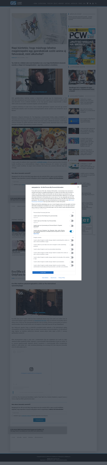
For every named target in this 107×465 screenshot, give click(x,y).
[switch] (71, 216)
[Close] (78, 187)
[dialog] (53, 232)
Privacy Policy (62, 277)
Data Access (53, 277)
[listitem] (53, 212)
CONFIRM (43, 272)
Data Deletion (45, 277)
